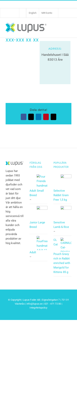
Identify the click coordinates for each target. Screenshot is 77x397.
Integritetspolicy (38, 307)
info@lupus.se (34, 303)
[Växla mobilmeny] (69, 27)
